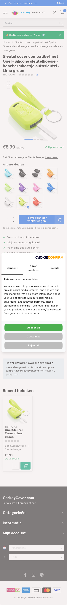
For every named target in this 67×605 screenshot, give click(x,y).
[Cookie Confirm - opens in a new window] (49, 257)
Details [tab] (54, 267)
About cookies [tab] (33, 267)
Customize (33, 336)
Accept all (33, 327)
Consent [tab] (12, 267)
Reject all (33, 345)
